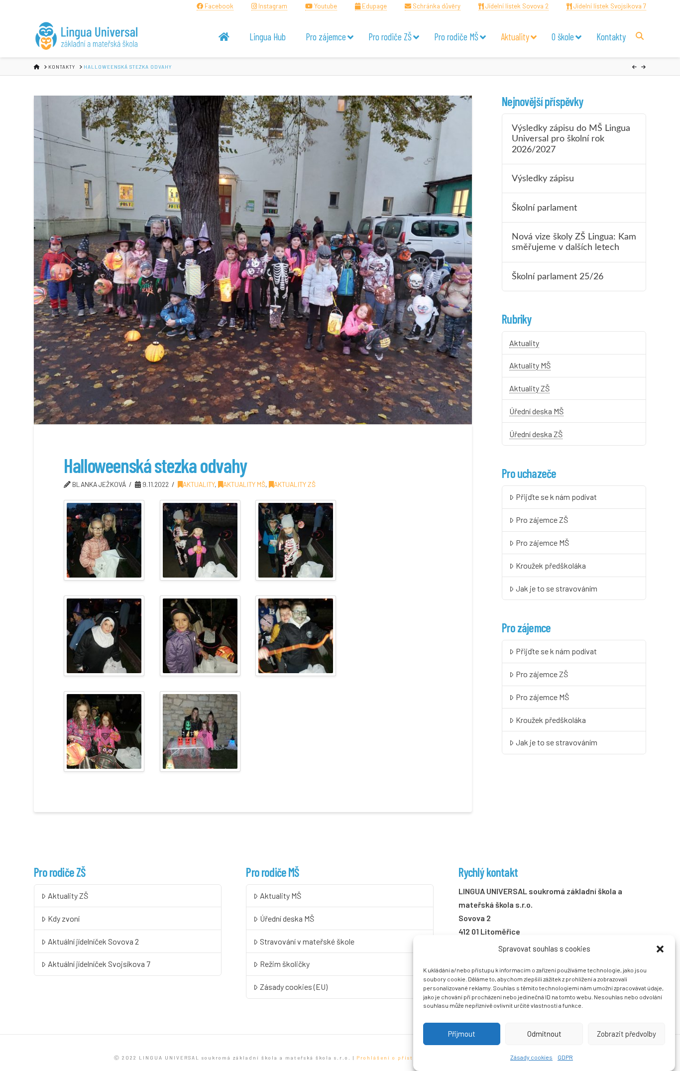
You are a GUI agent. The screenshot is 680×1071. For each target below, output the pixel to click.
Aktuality (199, 484)
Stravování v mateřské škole (307, 941)
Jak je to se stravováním (556, 588)
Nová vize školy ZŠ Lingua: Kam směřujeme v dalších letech (574, 242)
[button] (660, 949)
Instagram (272, 6)
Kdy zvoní (64, 918)
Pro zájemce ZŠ (542, 519)
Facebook (218, 6)
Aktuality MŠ (244, 484)
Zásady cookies (531, 1057)
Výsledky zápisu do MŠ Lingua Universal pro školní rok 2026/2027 (571, 138)
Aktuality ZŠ (295, 484)
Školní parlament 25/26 (557, 276)
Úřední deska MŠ (536, 411)
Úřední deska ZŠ (536, 434)
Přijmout (461, 1033)
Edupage (373, 6)
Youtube (325, 6)
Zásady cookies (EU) (294, 986)
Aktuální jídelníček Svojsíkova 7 (99, 963)
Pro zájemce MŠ (542, 542)
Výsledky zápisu (543, 178)
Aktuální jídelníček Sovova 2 (93, 941)
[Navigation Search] (641, 35)
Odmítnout (544, 1033)
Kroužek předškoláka (551, 565)
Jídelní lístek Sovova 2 (516, 6)
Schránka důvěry (435, 6)
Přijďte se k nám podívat (556, 496)
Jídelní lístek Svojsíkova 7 (609, 6)
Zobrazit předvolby (626, 1033)
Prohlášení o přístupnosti (396, 1058)
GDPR (565, 1057)
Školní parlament (544, 208)
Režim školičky (285, 963)
